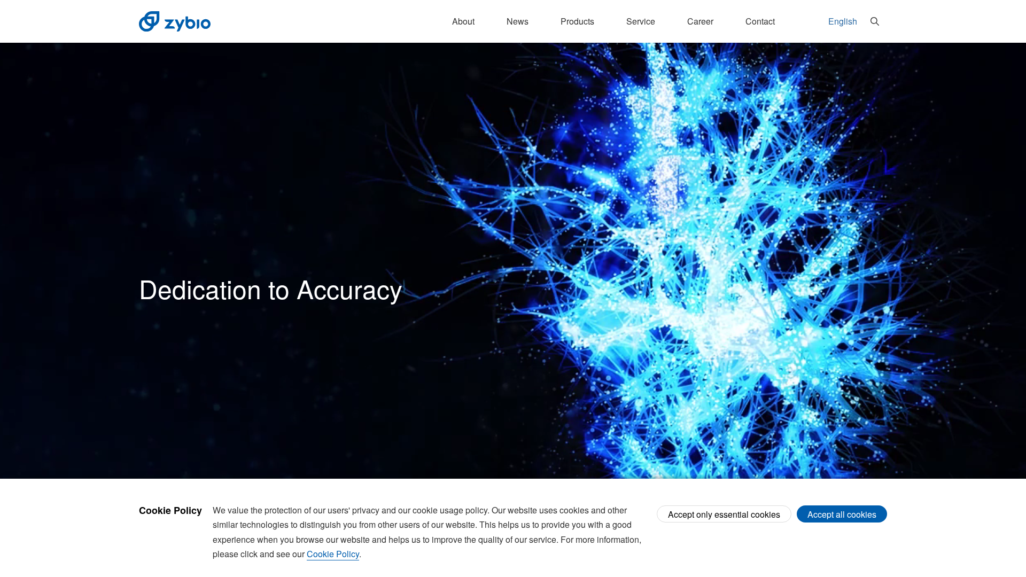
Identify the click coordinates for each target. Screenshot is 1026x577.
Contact (760, 21)
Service (640, 21)
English (842, 21)
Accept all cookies (841, 514)
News (517, 21)
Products (577, 21)
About (463, 21)
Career (700, 21)
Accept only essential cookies (724, 514)
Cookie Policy (333, 554)
